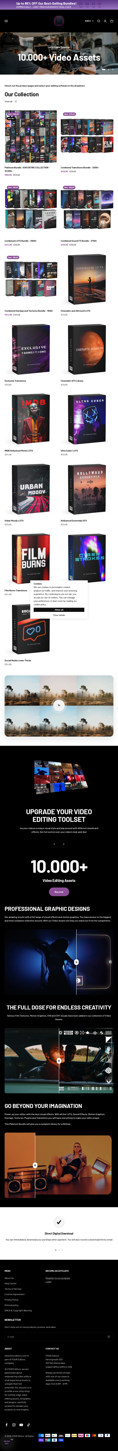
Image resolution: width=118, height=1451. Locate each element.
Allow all (59, 610)
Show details (59, 615)
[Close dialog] (86, 684)
